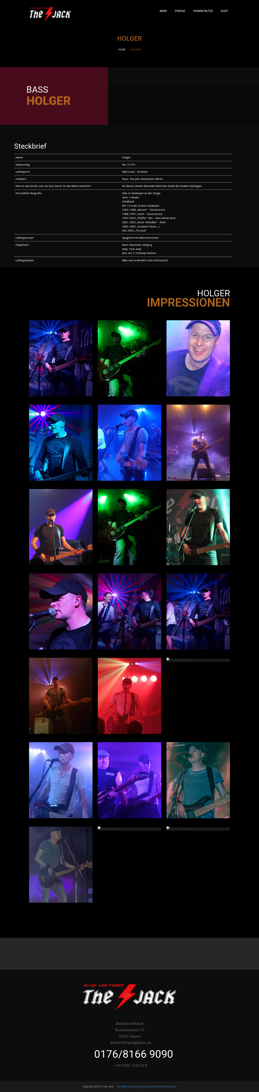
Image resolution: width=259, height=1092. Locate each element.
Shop (224, 11)
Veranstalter (203, 11)
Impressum (144, 1086)
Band (163, 11)
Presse (180, 11)
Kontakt (156, 1086)
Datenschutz (169, 1086)
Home (122, 49)
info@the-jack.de (126, 1086)
